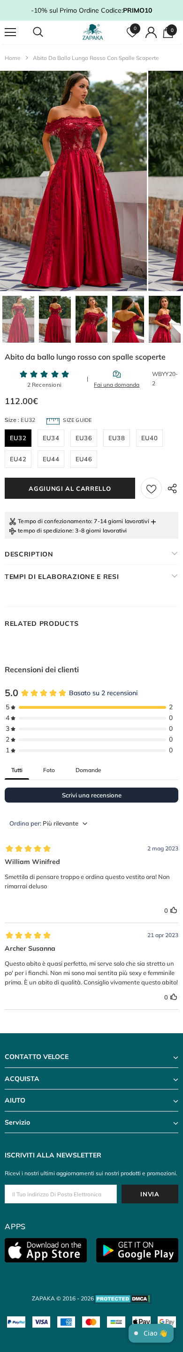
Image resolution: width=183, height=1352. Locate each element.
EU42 (18, 459)
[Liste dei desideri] (151, 488)
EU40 (149, 438)
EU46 (84, 459)
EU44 (51, 459)
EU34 (51, 438)
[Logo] (92, 32)
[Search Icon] (47, 32)
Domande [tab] (88, 770)
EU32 (18, 438)
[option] (73, 181)
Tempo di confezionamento (54, 521)
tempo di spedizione (45, 530)
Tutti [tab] (17, 770)
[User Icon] (151, 32)
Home (13, 57)
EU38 (116, 438)
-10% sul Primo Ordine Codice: (91, 10)
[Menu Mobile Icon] (10, 32)
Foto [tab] (49, 770)
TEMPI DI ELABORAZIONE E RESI (62, 576)
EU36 (84, 438)
